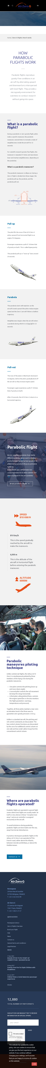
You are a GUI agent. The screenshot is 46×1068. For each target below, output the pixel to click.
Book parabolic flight (19, 483)
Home (9, 37)
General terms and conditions (16, 943)
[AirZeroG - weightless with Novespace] (23, 5)
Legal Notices (11, 946)
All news (9, 984)
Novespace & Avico (13, 923)
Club (8, 933)
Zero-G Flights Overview (14, 926)
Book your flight (12, 929)
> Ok (34, 1064)
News (9, 936)
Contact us (13, 857)
